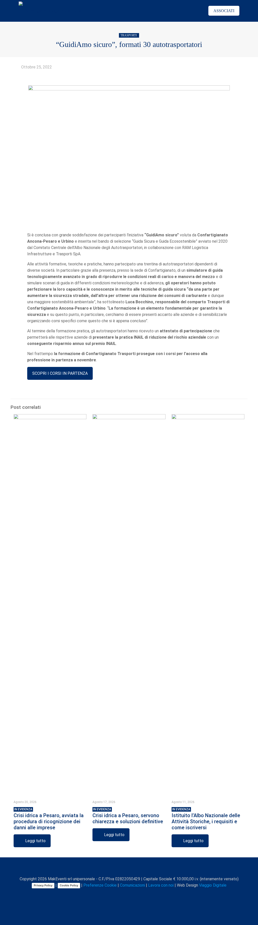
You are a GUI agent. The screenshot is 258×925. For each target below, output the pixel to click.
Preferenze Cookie (100, 885)
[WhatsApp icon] (110, 894)
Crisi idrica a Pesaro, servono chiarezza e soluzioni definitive (127, 816)
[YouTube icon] (125, 894)
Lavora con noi (161, 885)
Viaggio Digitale (213, 885)
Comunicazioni (132, 885)
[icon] (141, 894)
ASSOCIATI (223, 11)
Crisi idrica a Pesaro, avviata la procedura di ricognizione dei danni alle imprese (49, 819)
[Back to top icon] (129, 868)
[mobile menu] (192, 11)
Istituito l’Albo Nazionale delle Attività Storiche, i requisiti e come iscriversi (206, 819)
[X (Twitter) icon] (120, 894)
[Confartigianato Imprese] (50, 10)
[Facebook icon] (115, 894)
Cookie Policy (69, 885)
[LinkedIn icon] (131, 894)
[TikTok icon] (147, 894)
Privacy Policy (43, 885)
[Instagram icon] (136, 894)
